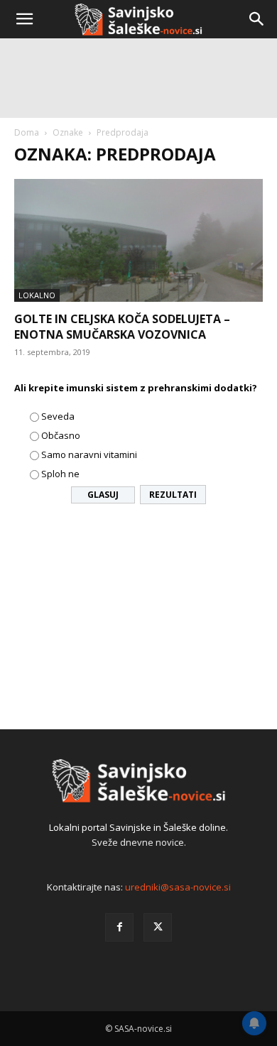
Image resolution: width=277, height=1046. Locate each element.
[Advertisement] (138, 188)
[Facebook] (119, 927)
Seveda (58, 416)
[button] (24, 19)
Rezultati (173, 495)
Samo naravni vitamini (89, 454)
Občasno (60, 435)
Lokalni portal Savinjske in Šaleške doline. (138, 827)
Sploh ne (60, 473)
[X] (157, 927)
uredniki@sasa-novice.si (178, 887)
